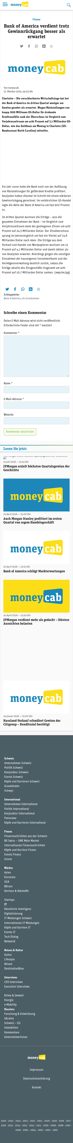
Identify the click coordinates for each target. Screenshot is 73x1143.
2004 (33, 1130)
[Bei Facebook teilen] (29, 46)
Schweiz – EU (12, 1023)
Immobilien (11, 1027)
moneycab (13, 88)
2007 (68, 1125)
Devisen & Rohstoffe (16, 891)
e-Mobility (10, 1004)
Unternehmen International (21, 804)
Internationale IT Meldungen (21, 923)
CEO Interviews (13, 982)
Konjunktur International (19, 813)
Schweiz (9, 758)
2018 (61, 1121)
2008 (60, 1125)
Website (8, 414)
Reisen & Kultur (13, 950)
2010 (45, 1125)
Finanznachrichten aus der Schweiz (25, 836)
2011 (38, 1125)
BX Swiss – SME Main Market (21, 841)
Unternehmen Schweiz (17, 763)
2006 (18, 1130)
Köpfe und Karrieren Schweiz (22, 781)
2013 (24, 1125)
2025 (10, 1121)
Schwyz (8, 790)
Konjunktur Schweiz (16, 772)
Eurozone (9, 877)
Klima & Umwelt (14, 995)
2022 (32, 1121)
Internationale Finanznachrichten (24, 845)
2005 (25, 1130)
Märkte (8, 868)
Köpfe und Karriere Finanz (20, 850)
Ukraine (9, 1018)
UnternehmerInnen (15, 1037)
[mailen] (51, 46)
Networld (9, 941)
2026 (3, 1121)
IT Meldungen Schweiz (18, 918)
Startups (9, 900)
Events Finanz (12, 854)
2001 (55, 1130)
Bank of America (12, 298)
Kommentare (11, 1032)
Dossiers (9, 1009)
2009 (53, 1125)
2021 (39, 1121)
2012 (31, 1125)
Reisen (8, 964)
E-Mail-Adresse (14, 399)
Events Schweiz (13, 777)
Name (8, 383)
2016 (3, 1125)
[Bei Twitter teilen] (21, 46)
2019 (54, 1121)
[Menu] (5, 5)
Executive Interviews (17, 986)
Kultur (8, 955)
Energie (8, 1000)
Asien (7, 872)
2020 (47, 1121)
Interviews (10, 977)
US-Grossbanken (30, 298)
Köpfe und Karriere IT (17, 927)
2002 (47, 1130)
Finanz (36, 19)
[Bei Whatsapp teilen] (36, 46)
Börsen (8, 886)
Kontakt (36, 1087)
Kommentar (11, 333)
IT (5, 904)
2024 (18, 1121)
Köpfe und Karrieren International (25, 822)
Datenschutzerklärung (36, 1078)
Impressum (36, 1070)
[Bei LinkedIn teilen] (44, 46)
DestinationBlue (14, 968)
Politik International (16, 809)
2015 (10, 1125)
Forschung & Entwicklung (19, 1014)
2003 (40, 1130)
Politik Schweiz (13, 767)
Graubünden (11, 786)
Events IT (9, 932)
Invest (8, 859)
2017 (68, 1121)
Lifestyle (9, 959)
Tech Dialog (11, 937)
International (12, 799)
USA (6, 882)
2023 (25, 1121)
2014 (17, 1125)
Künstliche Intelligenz (17, 909)
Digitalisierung (13, 913)
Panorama (10, 818)
